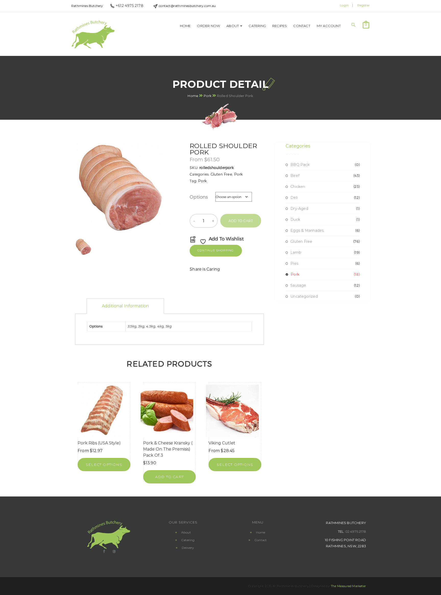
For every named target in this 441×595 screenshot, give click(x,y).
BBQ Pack (300, 164)
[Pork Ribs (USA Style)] (101, 411)
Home (185, 26)
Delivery (188, 548)
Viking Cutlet (222, 443)
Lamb (295, 252)
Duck (295, 219)
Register (363, 5)
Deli (294, 197)
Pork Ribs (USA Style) (99, 443)
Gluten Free (221, 174)
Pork (208, 95)
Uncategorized (304, 296)
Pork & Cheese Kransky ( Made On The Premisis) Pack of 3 (167, 449)
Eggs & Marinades (307, 230)
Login (344, 5)
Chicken (297, 186)
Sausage (298, 285)
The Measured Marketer (348, 586)
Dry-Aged (299, 208)
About (233, 26)
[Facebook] (103, 551)
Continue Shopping (216, 250)
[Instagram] (114, 551)
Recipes (279, 26)
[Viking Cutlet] (232, 411)
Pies (294, 263)
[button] (366, 24)
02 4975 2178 (355, 531)
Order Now (208, 26)
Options (199, 196)
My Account (329, 26)
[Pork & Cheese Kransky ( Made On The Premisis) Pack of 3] (167, 411)
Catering (257, 26)
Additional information (125, 305)
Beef (294, 175)
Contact (301, 26)
